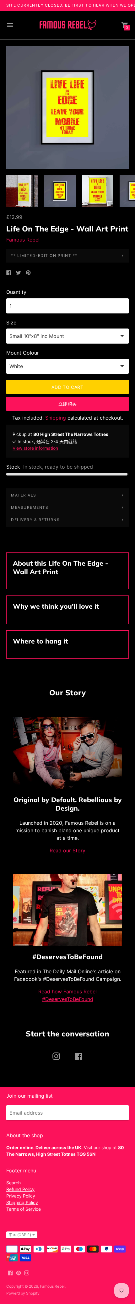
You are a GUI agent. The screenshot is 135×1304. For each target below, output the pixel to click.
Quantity (16, 292)
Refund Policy (20, 1189)
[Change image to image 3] (97, 191)
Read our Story (67, 850)
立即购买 (67, 403)
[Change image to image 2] (59, 191)
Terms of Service (23, 1209)
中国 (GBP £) (20, 1234)
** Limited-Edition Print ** (44, 255)
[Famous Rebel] (67, 25)
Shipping (55, 418)
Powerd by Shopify (23, 1293)
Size (11, 322)
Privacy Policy (20, 1195)
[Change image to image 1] (22, 191)
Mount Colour (22, 353)
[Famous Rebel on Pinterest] (18, 1272)
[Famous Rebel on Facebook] (10, 1272)
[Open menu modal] (10, 25)
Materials (23, 495)
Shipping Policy (22, 1202)
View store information (35, 448)
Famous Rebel (23, 239)
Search (13, 1182)
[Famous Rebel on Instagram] (26, 1272)
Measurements (29, 507)
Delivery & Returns (35, 519)
